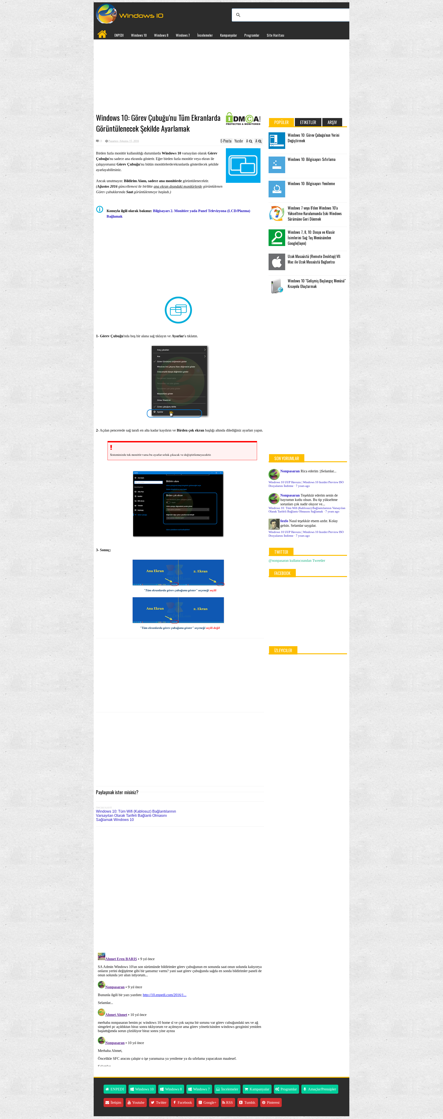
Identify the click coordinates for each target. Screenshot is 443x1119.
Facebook (184, 1102)
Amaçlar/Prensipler (321, 1089)
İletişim (115, 1102)
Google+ (209, 1102)
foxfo (284, 521)
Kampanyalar (228, 35)
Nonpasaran (290, 471)
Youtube (138, 1102)
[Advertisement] (180, 76)
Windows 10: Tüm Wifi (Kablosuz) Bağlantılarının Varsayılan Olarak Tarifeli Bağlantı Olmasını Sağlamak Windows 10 (136, 815)
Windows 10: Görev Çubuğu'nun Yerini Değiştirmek (313, 137)
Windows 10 (139, 35)
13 (100, 141)
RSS (229, 1102)
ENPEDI (119, 35)
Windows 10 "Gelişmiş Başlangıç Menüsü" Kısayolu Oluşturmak (317, 283)
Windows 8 (161, 35)
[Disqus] (180, 889)
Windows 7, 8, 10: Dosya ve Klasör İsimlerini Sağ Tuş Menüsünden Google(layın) (311, 237)
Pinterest (272, 1102)
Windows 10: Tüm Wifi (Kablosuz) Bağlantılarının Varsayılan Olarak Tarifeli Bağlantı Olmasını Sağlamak (307, 509)
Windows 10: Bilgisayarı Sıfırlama (311, 159)
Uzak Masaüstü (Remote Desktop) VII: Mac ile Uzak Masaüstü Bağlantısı (314, 259)
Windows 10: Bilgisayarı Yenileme (311, 183)
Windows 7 (183, 35)
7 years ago (303, 486)
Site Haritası (275, 35)
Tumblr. (249, 1102)
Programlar (251, 35)
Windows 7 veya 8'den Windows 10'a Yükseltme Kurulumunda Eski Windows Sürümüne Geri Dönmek (315, 213)
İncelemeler (205, 35)
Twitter (160, 1102)
